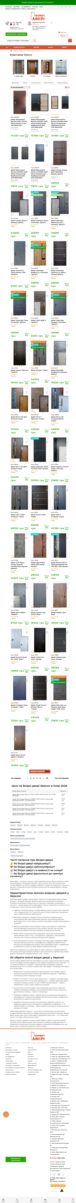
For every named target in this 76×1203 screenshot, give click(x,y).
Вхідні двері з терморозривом (20, 845)
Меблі (64, 47)
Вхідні (36, 47)
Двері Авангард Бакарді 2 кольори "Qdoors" (58, 322)
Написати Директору (35, 1070)
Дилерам (9, 1047)
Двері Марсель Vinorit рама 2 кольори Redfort (59, 468)
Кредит (30, 1061)
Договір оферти (11, 1074)
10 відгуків (33, 374)
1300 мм (33, 825)
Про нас (30, 1047)
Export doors (32, 1074)
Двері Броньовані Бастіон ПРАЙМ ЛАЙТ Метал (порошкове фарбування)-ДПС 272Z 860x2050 (19, 174)
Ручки (33, 1042)
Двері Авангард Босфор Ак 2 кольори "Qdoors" (39, 272)
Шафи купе (46, 1042)
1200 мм (40, 825)
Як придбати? (26, 6)
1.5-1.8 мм (59, 832)
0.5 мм (47, 832)
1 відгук (13, 226)
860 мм (20, 825)
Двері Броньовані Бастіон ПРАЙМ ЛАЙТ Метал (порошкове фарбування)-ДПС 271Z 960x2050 (59, 123)
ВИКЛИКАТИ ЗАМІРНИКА (16, 34)
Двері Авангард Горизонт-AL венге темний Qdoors (58, 272)
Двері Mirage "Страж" (39, 370)
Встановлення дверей (13, 1052)
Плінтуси (54, 1042)
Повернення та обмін (19, 8)
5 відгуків (33, 663)
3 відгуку (53, 177)
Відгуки (8, 8)
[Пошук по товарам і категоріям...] (34, 41)
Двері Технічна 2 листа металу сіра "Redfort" (18, 272)
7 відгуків (13, 376)
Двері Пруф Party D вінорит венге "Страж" (39, 707)
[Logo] (38, 16)
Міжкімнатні (19, 47)
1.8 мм (66, 832)
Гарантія (8, 1058)
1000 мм (54, 825)
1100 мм (47, 825)
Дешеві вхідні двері (17, 856)
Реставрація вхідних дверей (15, 1067)
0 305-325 (16, 22)
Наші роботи (31, 8)
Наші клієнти (32, 1063)
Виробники (63, 1042)
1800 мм (20, 852)
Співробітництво (11, 1063)
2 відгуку (13, 422)
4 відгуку (13, 326)
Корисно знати (33, 1058)
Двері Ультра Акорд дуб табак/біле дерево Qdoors (59, 172)
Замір (7, 1054)
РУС (65, 32)
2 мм (17, 832)
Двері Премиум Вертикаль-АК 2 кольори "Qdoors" (58, 222)
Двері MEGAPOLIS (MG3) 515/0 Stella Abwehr (38, 564)
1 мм (35, 832)
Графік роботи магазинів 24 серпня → (38, 2)
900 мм (13, 825)
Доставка (17, 6)
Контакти (9, 6)
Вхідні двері (25, 1042)
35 (47, 778)
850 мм (26, 825)
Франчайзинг (32, 1065)
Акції (41, 6)
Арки (39, 1042)
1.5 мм (12, 832)
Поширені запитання (13, 1065)
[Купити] (26, 135)
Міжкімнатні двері (13, 1042)
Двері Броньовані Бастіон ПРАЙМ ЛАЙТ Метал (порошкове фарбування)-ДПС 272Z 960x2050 (39, 174)
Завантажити (40, 771)
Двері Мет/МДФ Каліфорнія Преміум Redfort (59, 372)
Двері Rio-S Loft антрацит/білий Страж (57, 419)
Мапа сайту (9, 1061)
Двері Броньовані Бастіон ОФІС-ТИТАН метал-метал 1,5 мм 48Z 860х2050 (34, 795)
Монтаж (35, 6)
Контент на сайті (33, 1072)
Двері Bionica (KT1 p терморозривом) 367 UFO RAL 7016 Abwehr (59, 564)
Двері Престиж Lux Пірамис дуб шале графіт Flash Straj (58, 707)
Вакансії (30, 1067)
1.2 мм (53, 832)
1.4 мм (23, 832)
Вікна (50, 47)
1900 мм (13, 852)
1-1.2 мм (40, 832)
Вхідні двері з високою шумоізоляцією (23, 838)
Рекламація (9, 1070)
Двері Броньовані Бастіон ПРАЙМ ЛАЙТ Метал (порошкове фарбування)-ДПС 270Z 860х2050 (39, 123)
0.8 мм (29, 832)
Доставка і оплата (12, 1050)
